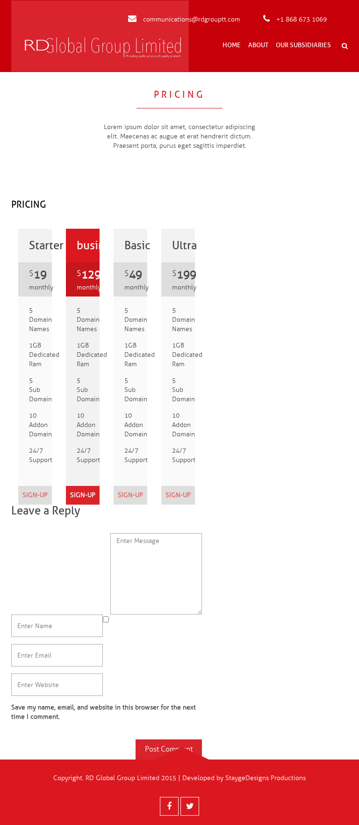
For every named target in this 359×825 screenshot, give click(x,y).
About (258, 45)
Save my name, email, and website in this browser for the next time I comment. (103, 712)
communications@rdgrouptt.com (190, 19)
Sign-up (35, 495)
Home (232, 45)
